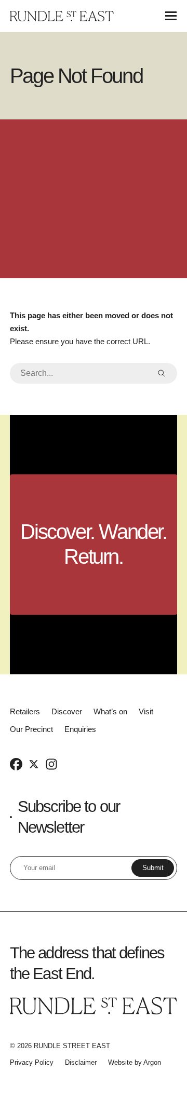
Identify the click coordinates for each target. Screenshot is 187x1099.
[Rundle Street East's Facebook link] (16, 763)
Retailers (25, 711)
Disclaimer (81, 1062)
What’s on (110, 711)
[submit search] (161, 373)
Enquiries (80, 729)
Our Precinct (31, 729)
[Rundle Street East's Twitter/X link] (34, 763)
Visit (146, 711)
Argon (152, 1062)
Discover (66, 711)
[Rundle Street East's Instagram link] (51, 763)
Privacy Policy (32, 1062)
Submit (153, 868)
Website (120, 1062)
